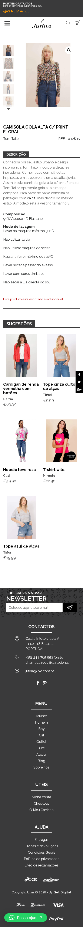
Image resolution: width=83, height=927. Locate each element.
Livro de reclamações (41, 865)
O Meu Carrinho (41, 810)
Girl (41, 735)
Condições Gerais (41, 852)
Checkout (41, 803)
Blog (41, 761)
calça (31, 198)
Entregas (41, 840)
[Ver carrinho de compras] (78, 22)
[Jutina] (41, 23)
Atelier (41, 754)
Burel (41, 748)
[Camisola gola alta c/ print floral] (79, 374)
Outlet (41, 742)
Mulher (41, 716)
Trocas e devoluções (41, 846)
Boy (41, 729)
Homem (41, 722)
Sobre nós (41, 767)
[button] (69, 50)
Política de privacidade (41, 859)
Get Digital (62, 892)
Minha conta (41, 797)
